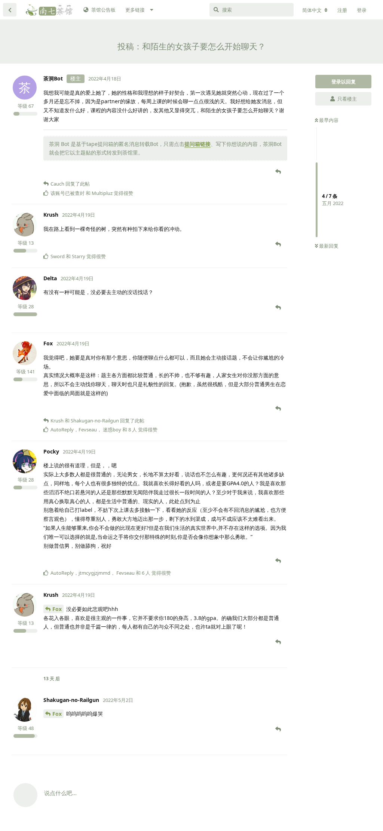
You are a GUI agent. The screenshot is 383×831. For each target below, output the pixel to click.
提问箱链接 (197, 143)
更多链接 (135, 9)
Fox (57, 608)
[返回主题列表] (9, 9)
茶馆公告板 (103, 9)
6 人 (146, 572)
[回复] (278, 171)
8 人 (132, 429)
